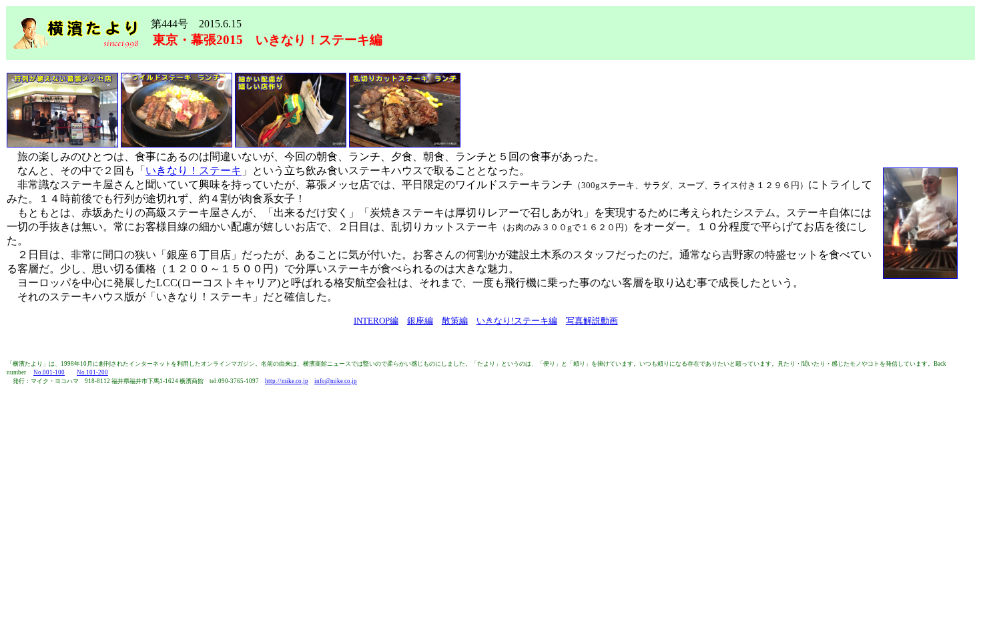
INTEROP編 (376, 321)
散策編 (455, 321)
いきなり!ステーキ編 (516, 321)
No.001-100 (49, 372)
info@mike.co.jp (335, 381)
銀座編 (420, 321)
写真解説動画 (592, 321)
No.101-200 (92, 372)
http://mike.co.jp (286, 381)
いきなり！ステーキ (193, 170)
